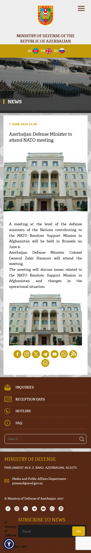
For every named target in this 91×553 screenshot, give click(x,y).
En (43, 51)
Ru (56, 51)
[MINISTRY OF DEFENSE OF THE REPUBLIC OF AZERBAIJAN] (45, 18)
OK (78, 531)
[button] (9, 544)
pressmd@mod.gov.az (27, 483)
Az (30, 51)
